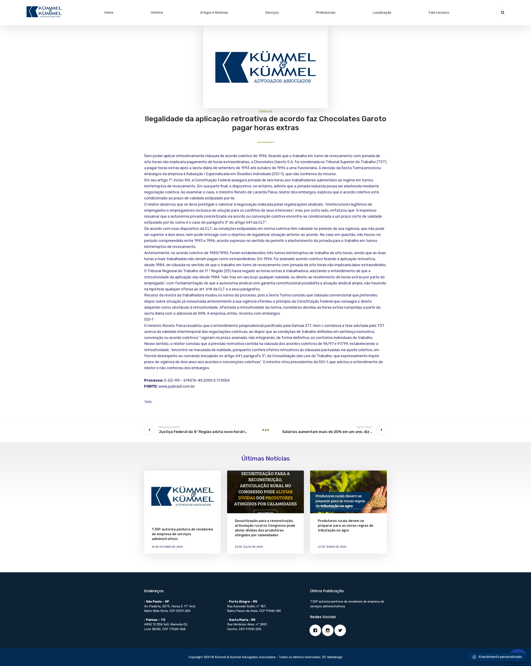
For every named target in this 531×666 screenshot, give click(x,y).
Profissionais (325, 13)
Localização (382, 13)
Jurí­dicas (265, 111)
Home (108, 13)
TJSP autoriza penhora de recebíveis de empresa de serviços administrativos (182, 534)
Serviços (272, 13)
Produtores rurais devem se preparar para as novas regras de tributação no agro (345, 525)
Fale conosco (439, 13)
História (157, 13)
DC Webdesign (332, 657)
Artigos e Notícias (214, 13)
